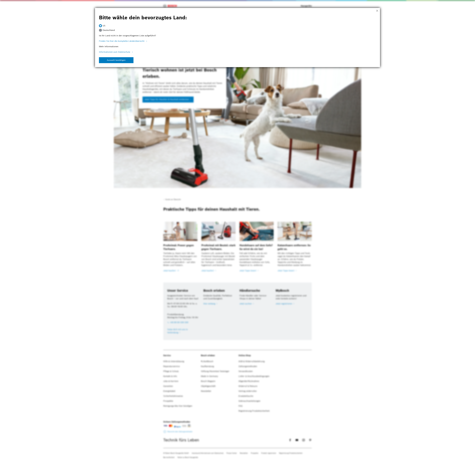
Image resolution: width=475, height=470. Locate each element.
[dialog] (237, 235)
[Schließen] (377, 10)
